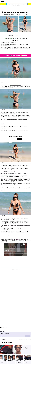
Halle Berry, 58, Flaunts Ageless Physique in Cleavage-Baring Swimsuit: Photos (14, 126)
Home (1, 9)
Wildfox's (10, 47)
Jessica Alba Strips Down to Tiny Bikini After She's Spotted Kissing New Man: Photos (14, 130)
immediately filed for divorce (12, 187)
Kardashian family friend (8, 168)
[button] (1, 1)
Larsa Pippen (3, 42)
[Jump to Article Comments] (4, 38)
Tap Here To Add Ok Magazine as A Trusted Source (12, 55)
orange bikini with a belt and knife (15, 85)
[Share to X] (13, 38)
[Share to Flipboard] (18, 38)
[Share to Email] (24, 38)
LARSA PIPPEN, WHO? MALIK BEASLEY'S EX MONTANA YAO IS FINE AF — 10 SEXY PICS (14, 173)
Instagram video (17, 112)
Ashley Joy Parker (10, 35)
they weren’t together (15, 239)
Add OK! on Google (16, 40)
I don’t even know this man (7, 183)
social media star (8, 44)
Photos (4, 9)
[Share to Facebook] (8, 38)
